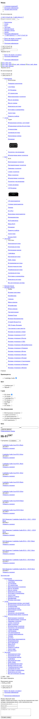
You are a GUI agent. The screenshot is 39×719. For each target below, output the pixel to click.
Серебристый (8, 385)
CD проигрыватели (14, 201)
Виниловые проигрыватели (16, 214)
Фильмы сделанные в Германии (18, 348)
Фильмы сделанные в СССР (16, 335)
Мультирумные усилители (16, 178)
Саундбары (11, 86)
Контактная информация (12, 695)
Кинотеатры (8, 22)
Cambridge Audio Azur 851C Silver (13, 473)
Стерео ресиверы (13, 185)
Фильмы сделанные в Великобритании (20, 345)
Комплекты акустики (14, 106)
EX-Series (7, 405)
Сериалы (11, 299)
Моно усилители (13, 175)
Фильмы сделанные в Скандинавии (19, 361)
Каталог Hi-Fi (12, 237)
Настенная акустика (14, 256)
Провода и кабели (13, 116)
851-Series (7, 394)
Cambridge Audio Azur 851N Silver (13, 491)
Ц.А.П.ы (10, 211)
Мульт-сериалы (12, 309)
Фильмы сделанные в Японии (17, 367)
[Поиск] (18, 19)
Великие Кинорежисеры (15, 318)
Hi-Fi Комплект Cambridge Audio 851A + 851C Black (19, 541)
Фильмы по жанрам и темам (16, 331)
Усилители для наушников (16, 152)
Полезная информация (11, 8)
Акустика (7, 27)
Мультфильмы (12, 305)
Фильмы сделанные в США (16, 341)
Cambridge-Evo (9, 398)
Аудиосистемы (12, 129)
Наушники (11, 139)
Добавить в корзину (9, 448)
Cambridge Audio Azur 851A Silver (13, 454)
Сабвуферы (11, 253)
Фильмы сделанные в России (17, 338)
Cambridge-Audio (9, 378)
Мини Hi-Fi (11, 224)
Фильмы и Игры (9, 30)
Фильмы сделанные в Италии (17, 354)
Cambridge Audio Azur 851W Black (13, 500)
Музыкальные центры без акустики (19, 126)
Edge (5, 403)
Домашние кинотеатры (15, 83)
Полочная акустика (14, 247)
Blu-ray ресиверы (13, 100)
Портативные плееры (14, 136)
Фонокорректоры (13, 217)
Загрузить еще (5, 575)
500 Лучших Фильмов (15, 325)
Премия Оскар (12, 315)
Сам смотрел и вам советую (16, 328)
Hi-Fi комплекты (13, 220)
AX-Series (7, 396)
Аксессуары (11, 113)
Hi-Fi (5, 25)
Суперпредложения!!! (11, 6)
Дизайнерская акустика (15, 269)
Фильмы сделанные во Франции (18, 364)
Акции (6, 32)
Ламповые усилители (14, 168)
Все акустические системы (16, 283)
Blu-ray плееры (12, 103)
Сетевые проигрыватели (15, 204)
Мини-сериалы (12, 302)
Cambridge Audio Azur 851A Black (13, 445)
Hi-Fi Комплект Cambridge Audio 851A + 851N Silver (19, 569)
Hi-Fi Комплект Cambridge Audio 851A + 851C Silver (19, 550)
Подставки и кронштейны (16, 109)
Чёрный (7, 387)
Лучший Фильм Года (14, 322)
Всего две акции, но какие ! (13, 38)
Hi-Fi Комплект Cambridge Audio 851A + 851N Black (19, 559)
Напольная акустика (14, 243)
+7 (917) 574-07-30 (6, 17)
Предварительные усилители (17, 165)
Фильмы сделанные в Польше (17, 358)
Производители (9, 29)
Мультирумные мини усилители (18, 155)
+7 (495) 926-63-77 (18, 17)
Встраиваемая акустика (15, 263)
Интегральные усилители (16, 162)
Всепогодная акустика (15, 266)
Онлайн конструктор (10, 9)
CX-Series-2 (8, 400)
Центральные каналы (14, 250)
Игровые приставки (14, 292)
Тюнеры (10, 207)
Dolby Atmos (12, 260)
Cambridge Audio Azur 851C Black (13, 463)
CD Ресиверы (12, 188)
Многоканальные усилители (17, 96)
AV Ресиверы (12, 90)
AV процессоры (13, 93)
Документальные (13, 312)
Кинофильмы (12, 295)
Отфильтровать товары (8, 431)
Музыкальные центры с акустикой (18, 122)
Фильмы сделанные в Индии (17, 351)
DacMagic (7, 402)
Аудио (6, 24)
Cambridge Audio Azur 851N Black (13, 482)
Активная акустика (14, 132)
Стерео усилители (13, 171)
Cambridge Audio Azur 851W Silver (13, 510)
